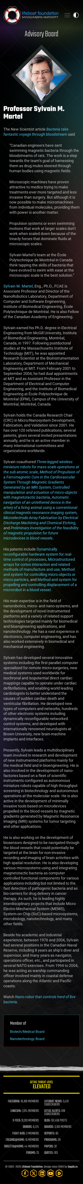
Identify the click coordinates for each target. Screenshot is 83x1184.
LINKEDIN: (15, 1111)
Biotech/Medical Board (27, 1032)
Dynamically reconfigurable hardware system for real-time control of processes (37, 554)
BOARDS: (49, 1127)
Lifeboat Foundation (32, 1166)
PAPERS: (49, 1146)
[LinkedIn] (42, 1173)
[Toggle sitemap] (67, 15)
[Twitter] (33, 1173)
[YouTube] (50, 1173)
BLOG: (47, 1120)
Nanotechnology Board (27, 1039)
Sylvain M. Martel (18, 286)
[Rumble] (59, 1173)
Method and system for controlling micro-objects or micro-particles (39, 574)
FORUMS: (31, 1153)
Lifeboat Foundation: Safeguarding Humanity (30, 15)
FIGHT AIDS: (19, 1133)
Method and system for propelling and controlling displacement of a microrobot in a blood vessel (40, 584)
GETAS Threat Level (41, 1085)
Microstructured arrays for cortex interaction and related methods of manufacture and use (39, 564)
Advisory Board (41, 34)
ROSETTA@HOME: (14, 1146)
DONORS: (27, 1127)
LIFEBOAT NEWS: (53, 1101)
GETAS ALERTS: (52, 1111)
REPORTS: (49, 1133)
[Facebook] (25, 1173)
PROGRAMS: (50, 1140)
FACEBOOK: (14, 1101)
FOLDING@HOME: (15, 1140)
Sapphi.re (72, 1166)
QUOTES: (48, 1153)
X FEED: (17, 1120)
